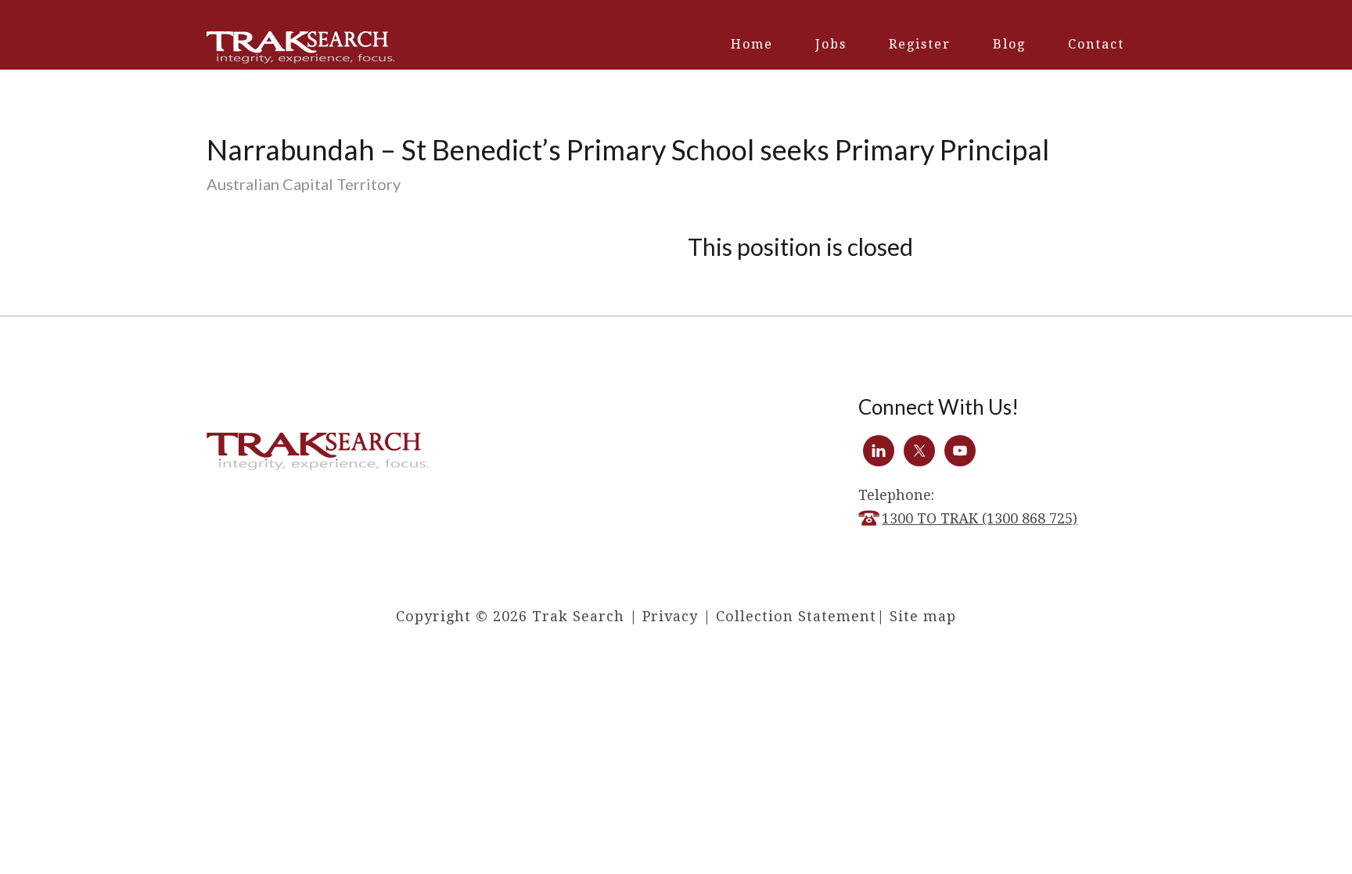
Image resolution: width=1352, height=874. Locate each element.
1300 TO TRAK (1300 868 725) (979, 518)
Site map (923, 616)
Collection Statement (796, 616)
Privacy (670, 616)
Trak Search (300, 47)
